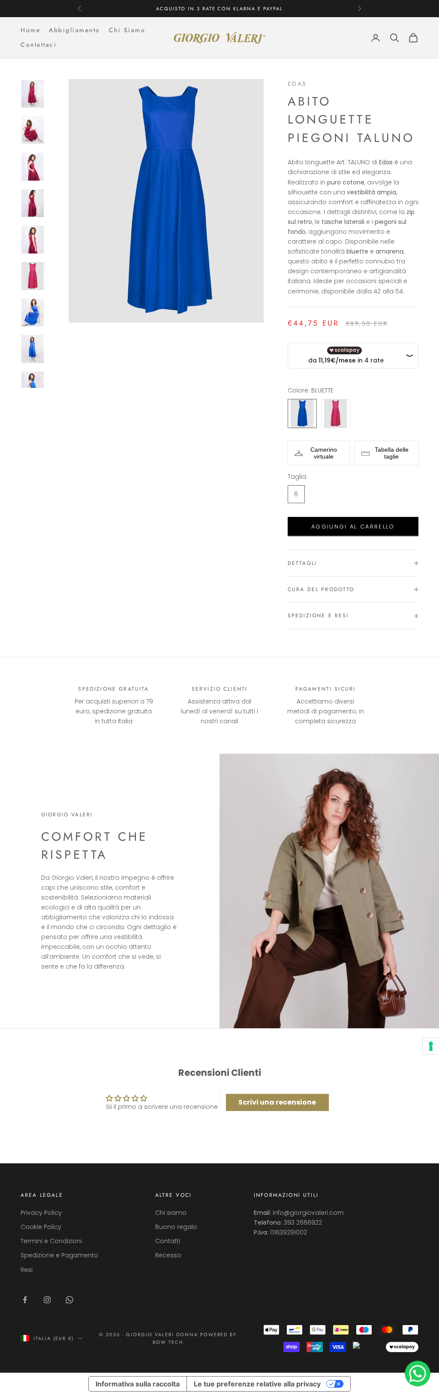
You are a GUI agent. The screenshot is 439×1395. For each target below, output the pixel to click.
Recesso (168, 1255)
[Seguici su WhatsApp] (69, 1299)
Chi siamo (170, 1212)
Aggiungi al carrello (353, 526)
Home (30, 30)
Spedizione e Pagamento (59, 1255)
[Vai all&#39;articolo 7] (33, 312)
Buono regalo (176, 1227)
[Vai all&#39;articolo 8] (33, 349)
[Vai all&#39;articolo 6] (33, 276)
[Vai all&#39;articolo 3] (33, 166)
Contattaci (39, 44)
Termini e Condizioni (51, 1241)
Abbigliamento (74, 30)
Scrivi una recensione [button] (277, 1102)
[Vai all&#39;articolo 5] (33, 239)
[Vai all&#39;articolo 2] (33, 130)
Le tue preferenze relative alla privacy (257, 1384)
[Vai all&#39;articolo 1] (33, 94)
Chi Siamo (127, 30)
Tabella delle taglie (392, 453)
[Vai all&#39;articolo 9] (33, 385)
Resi (27, 1269)
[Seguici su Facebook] (25, 1299)
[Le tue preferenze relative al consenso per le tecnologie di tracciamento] (431, 1046)
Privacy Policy (41, 1212)
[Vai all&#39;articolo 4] (33, 203)
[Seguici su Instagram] (47, 1299)
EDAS (297, 83)
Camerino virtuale (323, 453)
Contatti (167, 1241)
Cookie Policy (41, 1227)
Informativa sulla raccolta (138, 1384)
